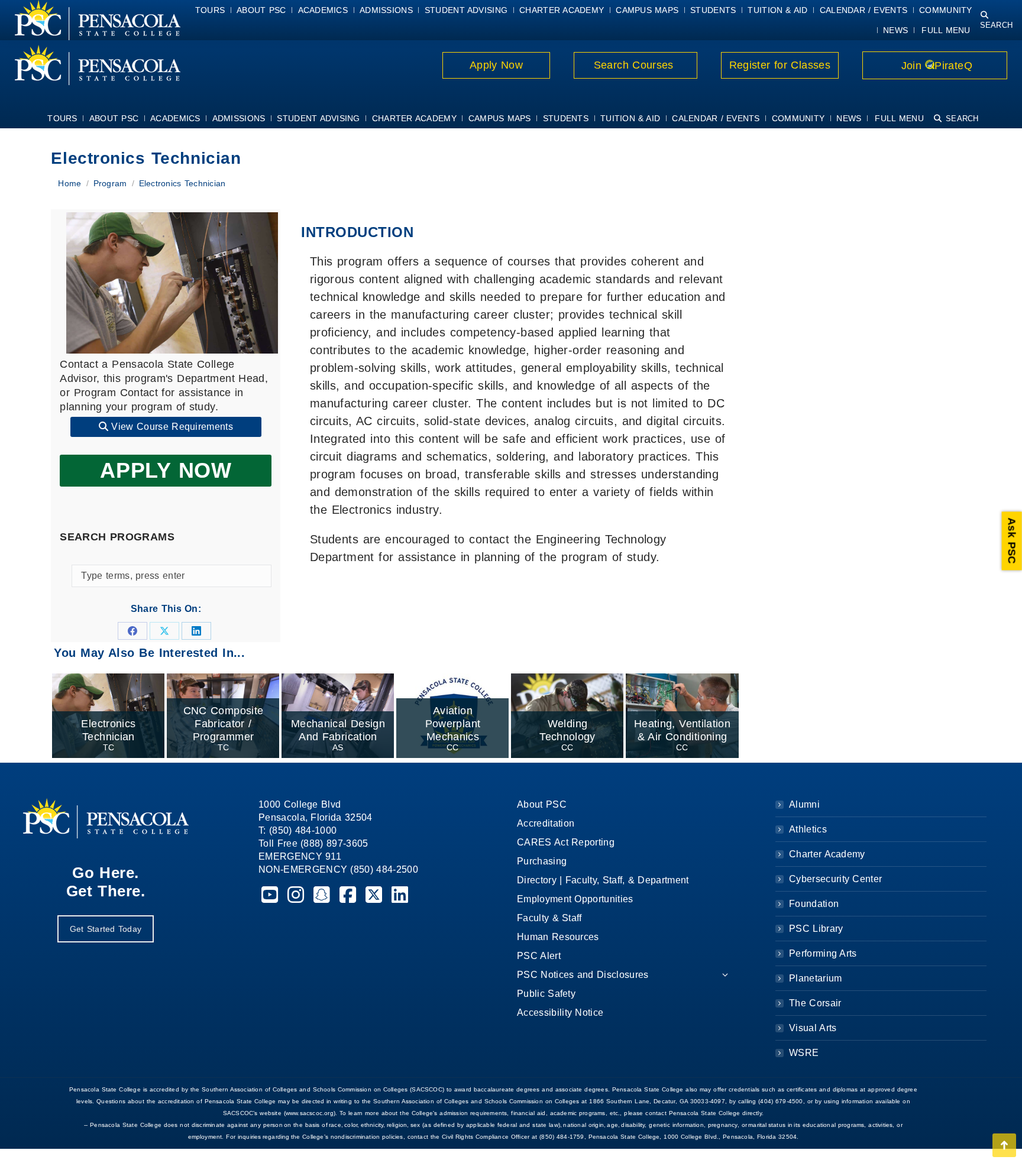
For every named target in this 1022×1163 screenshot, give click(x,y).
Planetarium (815, 978)
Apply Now (496, 65)
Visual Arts (812, 1028)
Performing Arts (823, 953)
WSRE (804, 1053)
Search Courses (635, 65)
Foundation (814, 904)
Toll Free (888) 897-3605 (313, 843)
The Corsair (815, 1003)
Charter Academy (827, 854)
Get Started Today (105, 929)
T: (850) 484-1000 (297, 830)
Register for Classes (779, 65)
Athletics (808, 829)
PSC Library (816, 929)
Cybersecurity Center (835, 879)
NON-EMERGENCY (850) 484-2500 (338, 869)
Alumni (804, 804)
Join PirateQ (935, 66)
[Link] (90, 65)
